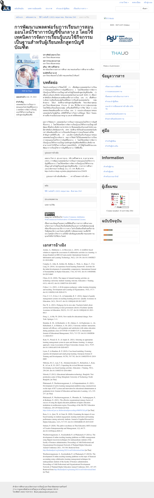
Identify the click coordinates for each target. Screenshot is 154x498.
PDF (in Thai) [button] (27, 91)
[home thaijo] (119, 53)
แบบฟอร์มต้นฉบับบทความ (115, 114)
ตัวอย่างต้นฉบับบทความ (114, 119)
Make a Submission (111, 66)
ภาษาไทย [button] (124, 2)
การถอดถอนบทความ (113, 91)
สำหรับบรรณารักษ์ (111, 176)
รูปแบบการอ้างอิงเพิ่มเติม (56, 176)
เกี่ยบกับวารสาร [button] (80, 8)
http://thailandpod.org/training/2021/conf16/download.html (64, 450)
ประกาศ (49, 8)
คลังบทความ (31, 17)
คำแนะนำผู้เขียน (62, 8)
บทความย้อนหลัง (34, 8)
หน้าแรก (19, 17)
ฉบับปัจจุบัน (19, 8)
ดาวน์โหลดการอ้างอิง (79, 176)
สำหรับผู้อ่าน (109, 166)
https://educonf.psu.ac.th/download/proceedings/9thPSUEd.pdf (65, 410)
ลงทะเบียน (136, 2)
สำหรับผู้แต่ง (108, 171)
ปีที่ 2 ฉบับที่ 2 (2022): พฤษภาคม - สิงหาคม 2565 (57, 17)
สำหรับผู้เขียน (110, 141)
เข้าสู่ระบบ (148, 2)
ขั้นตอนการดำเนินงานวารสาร (117, 96)
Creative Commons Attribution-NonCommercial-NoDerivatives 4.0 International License (65, 218)
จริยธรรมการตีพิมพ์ (113, 86)
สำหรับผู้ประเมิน (111, 146)
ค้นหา (145, 8)
